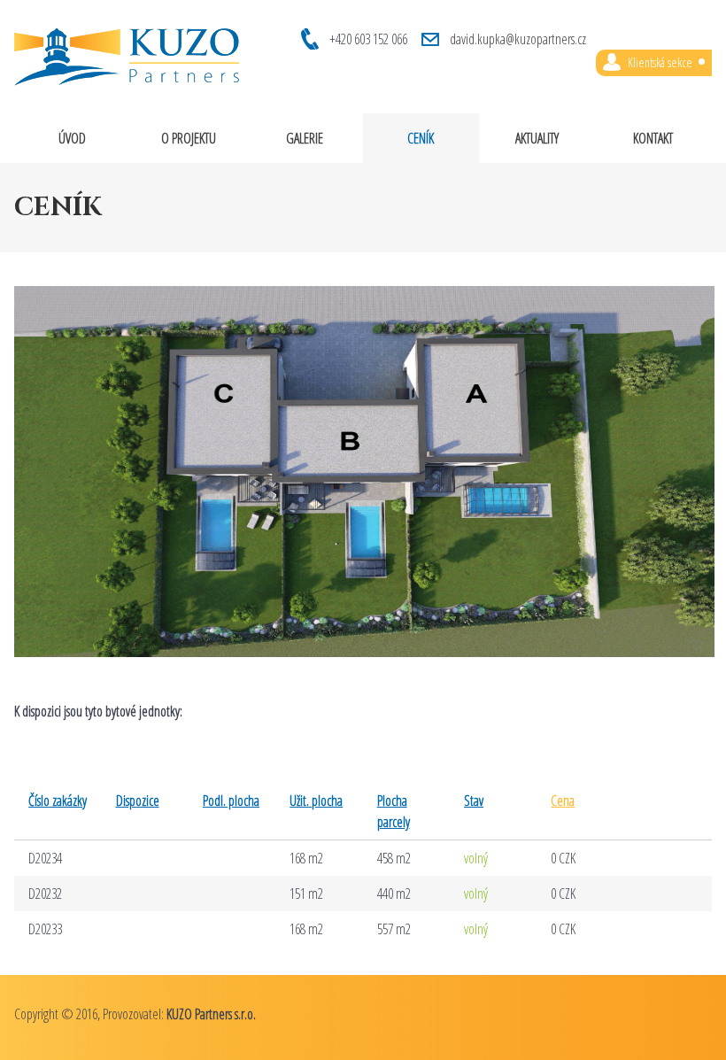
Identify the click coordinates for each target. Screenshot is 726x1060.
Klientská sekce (660, 62)
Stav (473, 800)
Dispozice (137, 800)
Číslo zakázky (57, 800)
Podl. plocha (231, 800)
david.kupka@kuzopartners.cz (518, 39)
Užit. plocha (316, 800)
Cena (563, 800)
